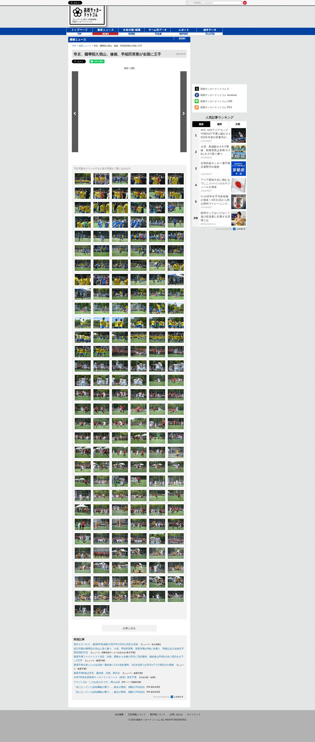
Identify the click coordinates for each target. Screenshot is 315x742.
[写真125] (157, 467)
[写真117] (120, 452)
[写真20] (101, 222)
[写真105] (120, 423)
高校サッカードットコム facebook (218, 95)
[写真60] (176, 308)
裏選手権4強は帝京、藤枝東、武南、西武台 (97, 673)
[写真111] (120, 438)
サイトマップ (193, 714)
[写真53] (157, 294)
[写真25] (83, 236)
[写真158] (101, 553)
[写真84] (176, 366)
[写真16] (138, 207)
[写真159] (120, 553)
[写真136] (138, 495)
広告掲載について (136, 714)
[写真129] (120, 481)
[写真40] (138, 265)
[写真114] (176, 438)
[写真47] (157, 279)
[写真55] (83, 308)
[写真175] (83, 596)
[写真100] (138, 409)
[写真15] (120, 207)
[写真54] (176, 294)
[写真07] (83, 193)
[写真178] (138, 596)
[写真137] (157, 495)
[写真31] (83, 251)
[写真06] (176, 179)
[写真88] (138, 380)
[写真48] (176, 279)
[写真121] (83, 467)
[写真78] (176, 351)
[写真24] (176, 222)
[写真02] (101, 179)
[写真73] (83, 351)
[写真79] (83, 366)
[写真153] (120, 539)
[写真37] (83, 265)
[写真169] (83, 582)
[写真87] (120, 380)
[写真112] (138, 438)
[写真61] (83, 323)
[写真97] (83, 409)
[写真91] (83, 395)
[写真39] (120, 265)
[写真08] (101, 193)
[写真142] (138, 510)
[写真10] (138, 193)
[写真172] (138, 582)
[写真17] (157, 207)
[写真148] (138, 524)
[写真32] (101, 251)
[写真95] (157, 395)
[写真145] (83, 524)
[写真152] (101, 539)
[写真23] (157, 222)
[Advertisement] (180, 16)
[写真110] (101, 438)
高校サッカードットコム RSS (216, 107)
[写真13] (83, 207)
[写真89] (157, 380)
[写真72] (176, 337)
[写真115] (83, 452)
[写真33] (120, 251)
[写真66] (176, 323)
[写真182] (101, 611)
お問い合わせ (176, 714)
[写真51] (120, 294)
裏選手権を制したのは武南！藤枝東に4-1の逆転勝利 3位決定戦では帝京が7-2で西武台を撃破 (124, 664)
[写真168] (176, 567)
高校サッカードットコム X (214, 88)
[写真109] (83, 438)
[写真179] (157, 596)
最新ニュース (85, 46)
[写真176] (101, 596)
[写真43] (83, 279)
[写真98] (101, 409)
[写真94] (138, 395)
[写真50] (101, 294)
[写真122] (101, 467)
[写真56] (101, 308)
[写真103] (83, 423)
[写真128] (101, 481)
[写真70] (138, 337)
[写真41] (157, 265)
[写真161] (157, 553)
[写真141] (120, 510)
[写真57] (120, 308)
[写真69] (120, 337)
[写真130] (138, 481)
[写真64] (138, 323)
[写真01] (83, 179)
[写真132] (176, 481)
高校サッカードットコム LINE (216, 101)
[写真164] (101, 567)
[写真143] (157, 510)
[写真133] (83, 495)
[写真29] (157, 236)
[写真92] (101, 395)
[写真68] (101, 337)
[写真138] (176, 495)
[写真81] (120, 366)
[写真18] (176, 207)
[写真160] (138, 553)
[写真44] (101, 279)
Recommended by (161, 697)
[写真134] (101, 495)
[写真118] (138, 452)
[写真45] (120, 279)
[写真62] (101, 323)
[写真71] (157, 337)
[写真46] (138, 279)
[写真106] (138, 423)
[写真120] (176, 452)
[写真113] (157, 438)
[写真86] (101, 380)
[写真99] (120, 409)
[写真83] (157, 366)
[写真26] (101, 236)
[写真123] (120, 467)
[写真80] (101, 366)
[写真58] (138, 308)
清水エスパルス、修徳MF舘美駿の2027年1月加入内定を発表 (106, 644)
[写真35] (157, 251)
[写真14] (101, 207)
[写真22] (138, 222)
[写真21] (120, 222)
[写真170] (101, 582)
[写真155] (157, 539)
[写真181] (83, 611)
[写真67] (83, 337)
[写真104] (101, 423)
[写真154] (138, 539)
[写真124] (138, 467)
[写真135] (120, 495)
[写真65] (157, 323)
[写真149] (157, 524)
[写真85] (83, 380)
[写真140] (101, 510)
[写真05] (157, 179)
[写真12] (176, 193)
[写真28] (138, 236)
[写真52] (138, 294)
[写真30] (176, 236)
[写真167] (157, 567)
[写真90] (176, 380)
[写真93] (120, 395)
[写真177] (120, 596)
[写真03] (120, 179)
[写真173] (157, 582)
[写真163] (83, 567)
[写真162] (176, 553)
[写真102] (176, 409)
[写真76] (138, 351)
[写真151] (83, 539)
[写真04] (138, 179)
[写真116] (101, 452)
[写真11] (157, 193)
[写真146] (101, 524)
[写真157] (83, 553)
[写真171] (120, 582)
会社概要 (119, 714)
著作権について (157, 714)
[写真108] (176, 423)
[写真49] (83, 294)
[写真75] (120, 351)
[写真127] (83, 481)
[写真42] (176, 265)
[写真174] (176, 582)
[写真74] (101, 351)
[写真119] (157, 452)
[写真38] (101, 265)
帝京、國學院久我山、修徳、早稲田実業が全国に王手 (118, 46)
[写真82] (138, 366)
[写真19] (83, 222)
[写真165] (120, 567)
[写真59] (157, 308)
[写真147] (120, 524)
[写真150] (176, 524)
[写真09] (120, 193)
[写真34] (138, 251)
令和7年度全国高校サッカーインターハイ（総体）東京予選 (105, 677)
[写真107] (157, 423)
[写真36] (176, 251)
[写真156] (176, 539)
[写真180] (176, 596)
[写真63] (120, 323)
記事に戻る (129, 628)
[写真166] (138, 567)
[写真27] (120, 236)
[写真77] (157, 351)
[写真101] (157, 409)
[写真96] (176, 395)
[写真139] (83, 510)
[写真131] (157, 481)
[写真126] (176, 467)
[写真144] (176, 510)
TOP (74, 46)
